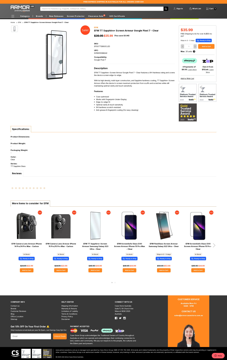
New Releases (56, 16)
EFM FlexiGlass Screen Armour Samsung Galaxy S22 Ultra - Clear (164, 245)
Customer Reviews (18, 311)
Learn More (192, 70)
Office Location (17, 316)
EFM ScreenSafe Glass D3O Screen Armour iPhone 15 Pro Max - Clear (129, 246)
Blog (12, 314)
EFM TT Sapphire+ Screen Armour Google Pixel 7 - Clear (46, 22)
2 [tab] (115, 282)
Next (214, 245)
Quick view (26, 226)
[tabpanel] (27, 243)
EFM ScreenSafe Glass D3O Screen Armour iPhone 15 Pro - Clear (198, 246)
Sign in (179, 8)
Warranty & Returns (69, 308)
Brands (13, 308)
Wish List (196, 8)
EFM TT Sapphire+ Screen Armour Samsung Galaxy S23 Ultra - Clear (95, 246)
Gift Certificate (117, 16)
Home (13, 22)
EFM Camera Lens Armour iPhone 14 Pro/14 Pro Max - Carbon (26, 245)
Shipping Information (69, 306)
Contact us (15, 306)
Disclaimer (65, 319)
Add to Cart (26, 270)
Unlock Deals (59, 336)
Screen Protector (76, 16)
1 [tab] (112, 282)
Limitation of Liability (69, 311)
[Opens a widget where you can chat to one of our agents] (218, 356)
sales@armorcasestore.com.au (188, 315)
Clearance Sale (95, 16)
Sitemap (14, 319)
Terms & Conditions (69, 314)
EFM (19, 22)
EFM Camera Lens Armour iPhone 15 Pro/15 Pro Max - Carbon (61, 245)
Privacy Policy (67, 316)
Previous (13, 245)
